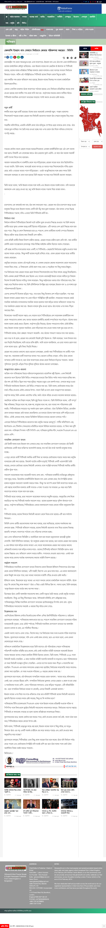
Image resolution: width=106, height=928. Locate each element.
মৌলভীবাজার (37, 29)
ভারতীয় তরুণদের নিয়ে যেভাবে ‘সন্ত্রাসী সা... (12, 791)
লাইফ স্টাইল (24, 29)
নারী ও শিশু (22, 36)
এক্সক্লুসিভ (43, 36)
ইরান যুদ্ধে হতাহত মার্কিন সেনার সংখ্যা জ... (67, 791)
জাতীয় (42, 17)
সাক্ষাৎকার (49, 29)
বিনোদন (76, 17)
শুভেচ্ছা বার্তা (34, 17)
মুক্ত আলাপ (59, 29)
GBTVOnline (48, 1)
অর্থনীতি (59, 17)
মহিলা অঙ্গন (33, 36)
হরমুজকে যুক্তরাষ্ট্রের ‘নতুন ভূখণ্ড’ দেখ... (11, 812)
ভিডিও (24, 23)
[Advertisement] (40, 838)
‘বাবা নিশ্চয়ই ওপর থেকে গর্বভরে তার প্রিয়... (29, 791)
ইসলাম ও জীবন (11, 36)
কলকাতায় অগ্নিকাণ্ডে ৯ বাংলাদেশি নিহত (67, 812)
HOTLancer (56, 1)
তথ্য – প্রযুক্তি (10, 23)
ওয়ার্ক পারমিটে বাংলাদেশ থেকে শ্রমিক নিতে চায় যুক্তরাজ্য (95, 89)
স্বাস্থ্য (16, 29)
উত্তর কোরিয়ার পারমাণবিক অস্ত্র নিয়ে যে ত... (50, 791)
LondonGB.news (40, 1)
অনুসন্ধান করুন (97, 147)
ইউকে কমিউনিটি (54, 36)
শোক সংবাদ (89, 29)
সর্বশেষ (85, 48)
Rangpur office (10, 54)
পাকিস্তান (10, 42)
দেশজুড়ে (68, 17)
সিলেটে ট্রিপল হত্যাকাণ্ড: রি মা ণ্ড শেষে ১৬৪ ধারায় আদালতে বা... (96, 80)
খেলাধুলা (84, 17)
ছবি (18, 23)
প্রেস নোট (9, 29)
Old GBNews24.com (29, 1)
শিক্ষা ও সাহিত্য (77, 29)
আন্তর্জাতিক (51, 17)
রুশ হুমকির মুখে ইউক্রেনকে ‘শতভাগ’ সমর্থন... (31, 812)
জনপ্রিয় (96, 48)
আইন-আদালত (15, 17)
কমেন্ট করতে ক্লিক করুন (70, 766)
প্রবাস (67, 29)
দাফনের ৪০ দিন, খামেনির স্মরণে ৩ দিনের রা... (49, 812)
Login (100, 2)
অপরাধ (24, 17)
